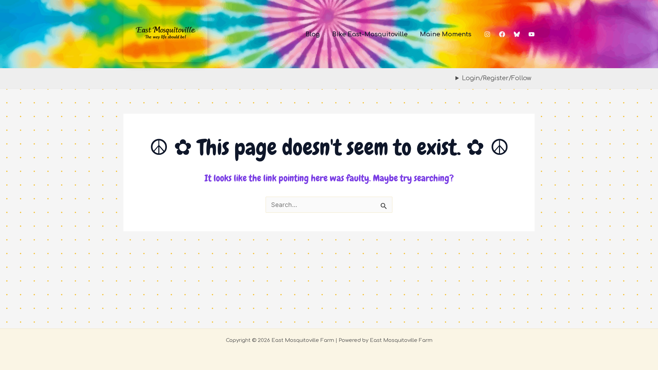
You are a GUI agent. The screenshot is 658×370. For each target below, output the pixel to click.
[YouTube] (531, 34)
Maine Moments (445, 34)
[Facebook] (502, 34)
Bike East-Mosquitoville (369, 34)
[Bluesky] (517, 34)
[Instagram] (487, 34)
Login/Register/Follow (496, 78)
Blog (312, 34)
